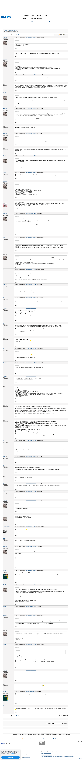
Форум (24, 18)
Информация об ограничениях (46, 753)
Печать (57, 34)
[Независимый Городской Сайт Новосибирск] (6, 17)
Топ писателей (39, 738)
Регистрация (37, 21)
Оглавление (28, 21)
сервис (31, 659)
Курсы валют (33, 18)
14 (18, 34)
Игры (46, 15)
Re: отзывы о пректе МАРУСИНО (31, 213)
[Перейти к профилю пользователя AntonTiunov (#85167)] (5, 44)
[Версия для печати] (15, 48)
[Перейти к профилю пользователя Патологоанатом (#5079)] (5, 532)
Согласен (10, 757)
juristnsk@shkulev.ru (26, 757)
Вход (56, 21)
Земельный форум (15, 30)
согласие (12, 753)
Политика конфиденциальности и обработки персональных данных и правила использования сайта (58, 756)
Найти (32, 21)
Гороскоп (39, 15)
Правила (49, 738)
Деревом (65, 34)
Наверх (80, 758)
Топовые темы (51, 21)
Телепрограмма (40, 16)
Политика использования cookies (47, 755)
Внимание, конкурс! (44, 21)
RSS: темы (25, 738)
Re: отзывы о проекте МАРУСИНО (31, 37)
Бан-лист (44, 738)
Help (53, 738)
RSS (61, 34)
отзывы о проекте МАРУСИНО (30, 513)
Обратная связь (58, 738)
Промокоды (39, 18)
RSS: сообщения (32, 738)
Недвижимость (26, 15)
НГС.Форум (5, 30)
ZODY (46, 16)
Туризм (32, 15)
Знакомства (25, 16)
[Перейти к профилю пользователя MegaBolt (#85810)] (5, 579)
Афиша (32, 16)
